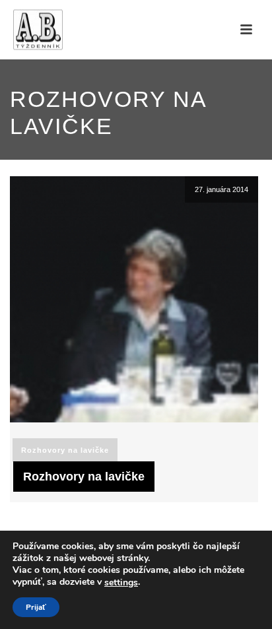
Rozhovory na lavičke (65, 450)
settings (121, 583)
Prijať (36, 607)
